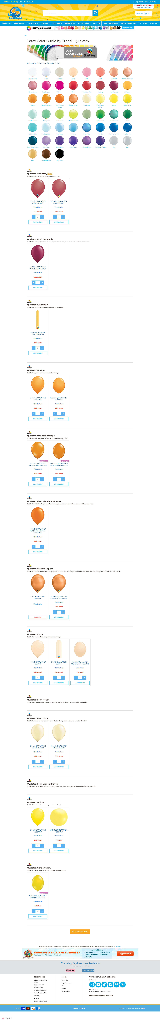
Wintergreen (46, 120)
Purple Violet (59, 147)
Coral (100, 78)
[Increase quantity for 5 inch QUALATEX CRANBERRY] (42, 217)
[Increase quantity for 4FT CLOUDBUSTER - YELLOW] (63, 846)
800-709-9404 (28, 2)
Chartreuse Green (73, 120)
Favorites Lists (143, 2)
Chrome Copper (73, 105)
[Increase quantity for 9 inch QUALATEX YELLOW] (42, 846)
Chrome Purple (87, 147)
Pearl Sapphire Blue (114, 134)
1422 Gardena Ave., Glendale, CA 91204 (100, 991)
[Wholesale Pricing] (80, 957)
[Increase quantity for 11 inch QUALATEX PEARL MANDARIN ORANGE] (42, 547)
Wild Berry (59, 92)
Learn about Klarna (88, 970)
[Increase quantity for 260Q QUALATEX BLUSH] (63, 678)
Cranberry (100, 92)
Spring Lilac (46, 147)
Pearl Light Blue (46, 134)
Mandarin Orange (46, 105)
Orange (33, 105)
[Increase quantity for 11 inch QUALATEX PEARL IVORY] (63, 762)
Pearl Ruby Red (87, 92)
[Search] (95, 13)
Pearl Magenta (46, 92)
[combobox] (67, 13)
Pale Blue (73, 134)
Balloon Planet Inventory (40, 1001)
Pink (87, 78)
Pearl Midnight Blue (32, 147)
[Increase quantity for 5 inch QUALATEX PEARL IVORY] (42, 762)
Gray (114, 147)
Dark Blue (100, 134)
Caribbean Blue (33, 134)
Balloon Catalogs (38, 987)
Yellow (114, 105)
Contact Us (152, 2)
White (46, 78)
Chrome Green (114, 120)
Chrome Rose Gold (127, 78)
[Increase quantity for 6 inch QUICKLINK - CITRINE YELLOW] (42, 911)
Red (73, 92)
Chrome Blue (86, 134)
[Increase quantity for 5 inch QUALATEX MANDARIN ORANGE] (42, 479)
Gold (32, 160)
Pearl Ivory (87, 105)
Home (25, 35)
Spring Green (100, 120)
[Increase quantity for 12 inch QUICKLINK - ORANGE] (63, 414)
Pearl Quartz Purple (100, 147)
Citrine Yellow (127, 105)
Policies (64, 988)
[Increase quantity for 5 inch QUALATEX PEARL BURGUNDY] (42, 283)
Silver (127, 147)
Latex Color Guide (39, 984)
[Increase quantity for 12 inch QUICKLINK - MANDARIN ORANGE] (63, 479)
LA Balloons (131, 1008)
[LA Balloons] (15, 13)
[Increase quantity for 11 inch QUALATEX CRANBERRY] (63, 217)
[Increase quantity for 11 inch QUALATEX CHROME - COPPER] (63, 612)
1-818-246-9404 (93, 989)
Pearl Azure (60, 134)
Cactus (87, 120)
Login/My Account (66, 983)
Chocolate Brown (46, 160)
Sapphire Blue (127, 134)
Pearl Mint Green (32, 120)
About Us (36, 998)
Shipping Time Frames (40, 990)
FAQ (63, 985)
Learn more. (118, 946)
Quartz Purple (73, 147)
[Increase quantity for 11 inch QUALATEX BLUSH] (42, 678)
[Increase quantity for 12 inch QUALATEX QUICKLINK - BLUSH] (84, 678)
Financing (36, 995)
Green (127, 120)
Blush (73, 78)
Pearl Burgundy (114, 92)
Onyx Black (60, 160)
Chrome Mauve (33, 92)
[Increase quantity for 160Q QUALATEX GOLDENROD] (42, 348)
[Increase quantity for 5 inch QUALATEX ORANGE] (42, 414)
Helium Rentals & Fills (40, 993)
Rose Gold (114, 78)
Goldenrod (127, 92)
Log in (135, 2)
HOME (20, 2)
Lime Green (60, 120)
